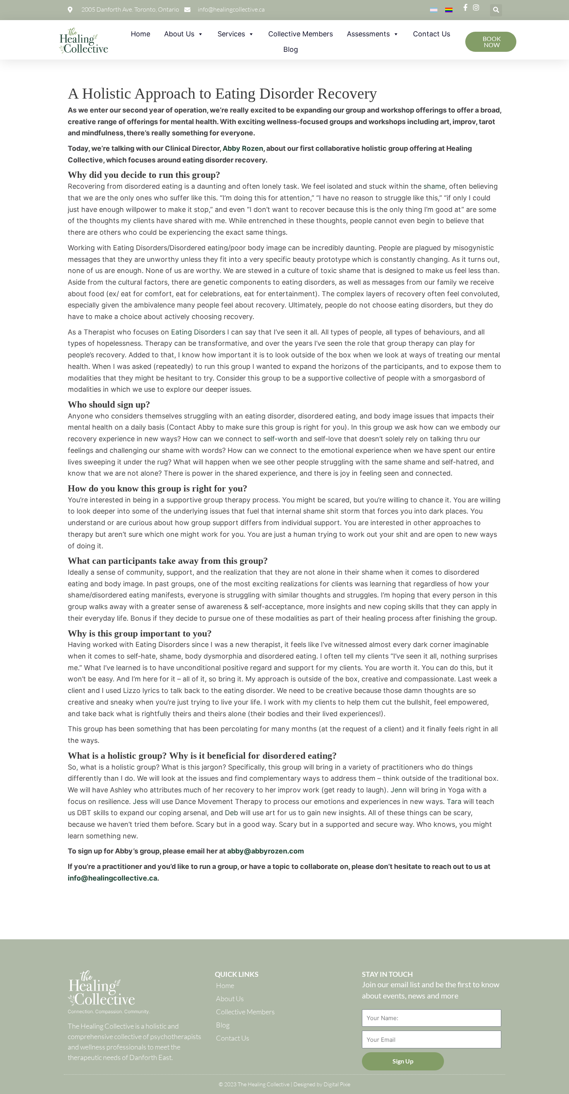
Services (231, 34)
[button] (496, 10)
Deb (231, 813)
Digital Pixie (337, 1084)
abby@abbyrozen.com (265, 851)
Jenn (399, 790)
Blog (290, 49)
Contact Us (431, 34)
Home (140, 34)
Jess (140, 801)
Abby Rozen (243, 148)
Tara (454, 801)
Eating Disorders (198, 332)
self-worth (280, 439)
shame (434, 186)
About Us (179, 34)
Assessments (368, 34)
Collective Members (300, 34)
